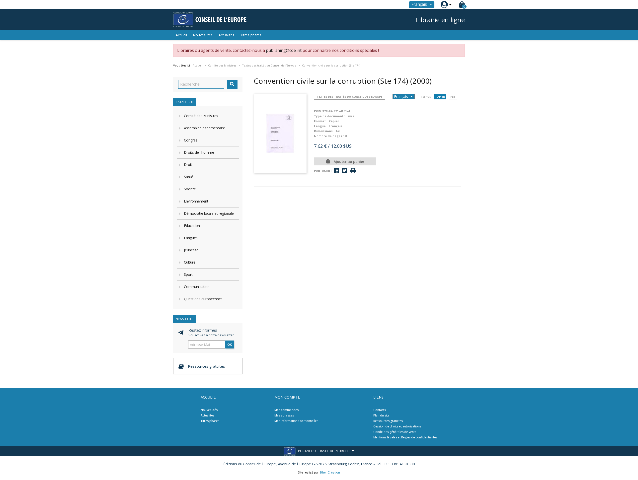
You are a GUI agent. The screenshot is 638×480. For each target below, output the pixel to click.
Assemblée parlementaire (204, 128)
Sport (188, 274)
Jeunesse (191, 250)
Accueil (181, 35)
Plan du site (381, 415)
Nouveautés (203, 35)
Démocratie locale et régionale (209, 213)
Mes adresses (284, 415)
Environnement (196, 201)
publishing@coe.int (284, 50)
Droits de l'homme (199, 152)
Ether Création (330, 472)
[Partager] (336, 170)
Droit (188, 164)
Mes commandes (286, 410)
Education (192, 225)
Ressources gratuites (388, 421)
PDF (453, 96)
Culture (189, 262)
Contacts (379, 410)
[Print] (353, 171)
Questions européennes (203, 298)
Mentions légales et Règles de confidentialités (405, 437)
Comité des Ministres (201, 115)
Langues (191, 237)
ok (229, 344)
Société (190, 189)
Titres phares (250, 35)
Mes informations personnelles (296, 421)
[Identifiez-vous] (444, 4)
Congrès (190, 140)
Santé (188, 176)
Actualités (226, 35)
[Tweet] (344, 170)
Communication (197, 286)
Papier (440, 96)
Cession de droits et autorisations (397, 426)
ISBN (317, 111)
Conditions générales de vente (394, 432)
